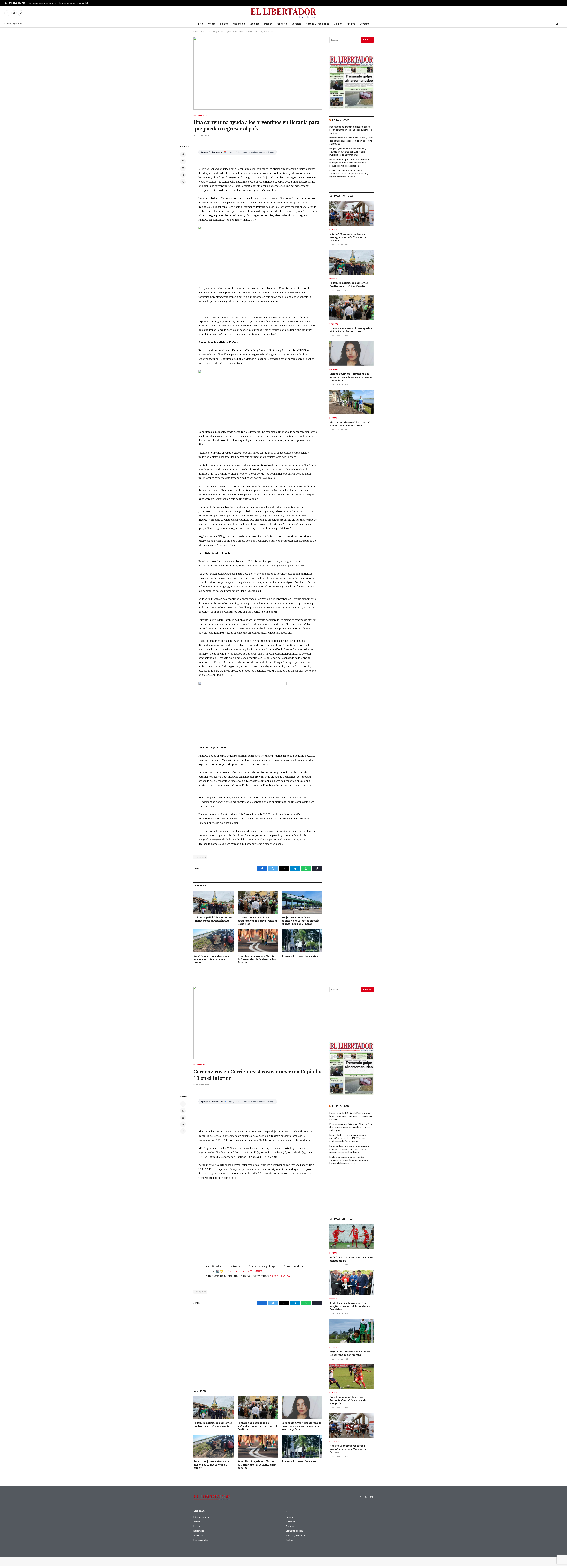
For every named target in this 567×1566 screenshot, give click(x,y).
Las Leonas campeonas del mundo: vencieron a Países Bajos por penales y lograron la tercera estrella (348, 173)
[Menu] (561, 24)
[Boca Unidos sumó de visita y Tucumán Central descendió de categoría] (351, 1376)
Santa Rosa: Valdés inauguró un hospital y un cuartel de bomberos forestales (349, 1306)
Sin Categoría (200, 116)
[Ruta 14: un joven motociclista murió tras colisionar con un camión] (213, 940)
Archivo (351, 23)
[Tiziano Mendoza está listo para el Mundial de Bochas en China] (351, 402)
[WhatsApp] (183, 182)
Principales (200, 857)
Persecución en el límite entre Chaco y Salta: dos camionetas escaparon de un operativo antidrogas (351, 140)
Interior (268, 23)
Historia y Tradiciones (317, 23)
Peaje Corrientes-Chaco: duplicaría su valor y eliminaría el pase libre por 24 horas (300, 920)
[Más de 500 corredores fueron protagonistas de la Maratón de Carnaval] (351, 213)
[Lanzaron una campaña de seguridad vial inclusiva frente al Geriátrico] (258, 902)
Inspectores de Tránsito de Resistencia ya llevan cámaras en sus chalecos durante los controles (350, 129)
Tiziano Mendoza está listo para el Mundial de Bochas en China (349, 424)
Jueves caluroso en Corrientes (300, 955)
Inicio (200, 23)
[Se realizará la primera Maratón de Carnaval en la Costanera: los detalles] (258, 940)
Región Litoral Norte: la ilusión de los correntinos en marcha (349, 1353)
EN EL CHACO (340, 119)
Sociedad (254, 23)
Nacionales (239, 23)
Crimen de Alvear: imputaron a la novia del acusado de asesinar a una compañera (350, 377)
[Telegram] (183, 175)
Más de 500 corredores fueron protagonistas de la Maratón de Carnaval (348, 237)
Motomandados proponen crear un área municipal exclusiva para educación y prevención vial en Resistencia (349, 162)
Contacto (364, 23)
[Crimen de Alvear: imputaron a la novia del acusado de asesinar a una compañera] (351, 353)
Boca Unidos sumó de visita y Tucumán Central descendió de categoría (347, 1400)
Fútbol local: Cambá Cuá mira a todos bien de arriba (351, 1259)
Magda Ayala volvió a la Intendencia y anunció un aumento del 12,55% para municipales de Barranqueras (347, 151)
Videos (211, 23)
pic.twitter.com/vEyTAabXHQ (243, 1271)
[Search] (557, 24)
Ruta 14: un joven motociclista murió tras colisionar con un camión (211, 959)
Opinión (338, 23)
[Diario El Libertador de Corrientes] (284, 13)
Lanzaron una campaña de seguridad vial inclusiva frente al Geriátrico (62, 3)
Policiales (282, 23)
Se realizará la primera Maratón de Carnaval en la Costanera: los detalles (257, 959)
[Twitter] (183, 161)
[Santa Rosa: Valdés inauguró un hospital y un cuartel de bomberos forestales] (351, 1282)
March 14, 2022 (280, 1276)
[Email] (183, 168)
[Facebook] (183, 154)
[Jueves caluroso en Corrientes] (302, 940)
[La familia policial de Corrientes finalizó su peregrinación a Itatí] (213, 902)
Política (224, 23)
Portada (196, 31)
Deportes (296, 23)
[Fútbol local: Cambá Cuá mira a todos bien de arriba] (351, 1236)
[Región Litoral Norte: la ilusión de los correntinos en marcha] (351, 1331)
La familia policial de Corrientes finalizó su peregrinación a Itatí (212, 919)
